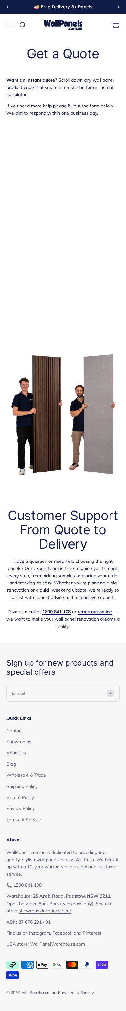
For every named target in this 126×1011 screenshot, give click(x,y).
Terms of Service (23, 820)
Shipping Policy (21, 786)
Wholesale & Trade (26, 775)
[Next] (118, 6)
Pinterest (92, 933)
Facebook (62, 933)
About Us (16, 753)
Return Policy (20, 797)
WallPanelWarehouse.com (57, 944)
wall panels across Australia (65, 859)
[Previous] (7, 6)
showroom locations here (45, 911)
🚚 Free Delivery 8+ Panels (63, 7)
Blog (11, 764)
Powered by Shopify (76, 992)
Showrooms (18, 742)
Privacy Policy (20, 808)
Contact (14, 731)
